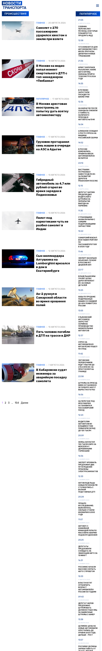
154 (17, 402)
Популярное (42, 99)
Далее (24, 402)
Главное (40, 23)
